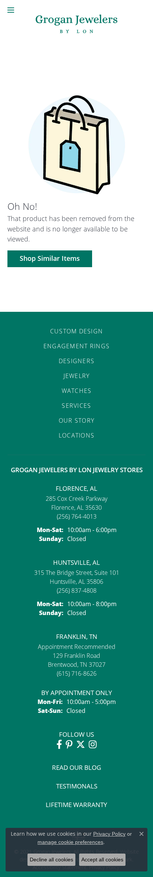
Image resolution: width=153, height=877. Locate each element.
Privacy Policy (109, 834)
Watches (77, 390)
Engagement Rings (76, 346)
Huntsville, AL (76, 562)
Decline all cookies (51, 859)
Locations (77, 435)
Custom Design (76, 331)
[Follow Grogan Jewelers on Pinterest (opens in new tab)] (69, 744)
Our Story (77, 420)
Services (76, 405)
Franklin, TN (76, 636)
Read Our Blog (76, 767)
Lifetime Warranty (76, 804)
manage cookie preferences (70, 842)
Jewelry (77, 376)
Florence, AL (76, 488)
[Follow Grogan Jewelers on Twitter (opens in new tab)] (80, 744)
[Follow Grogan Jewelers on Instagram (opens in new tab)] (93, 744)
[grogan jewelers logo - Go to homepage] (76, 24)
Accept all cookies (102, 859)
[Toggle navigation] (11, 10)
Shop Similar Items (50, 258)
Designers (77, 361)
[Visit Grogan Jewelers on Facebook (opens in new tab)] (59, 744)
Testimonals (76, 786)
